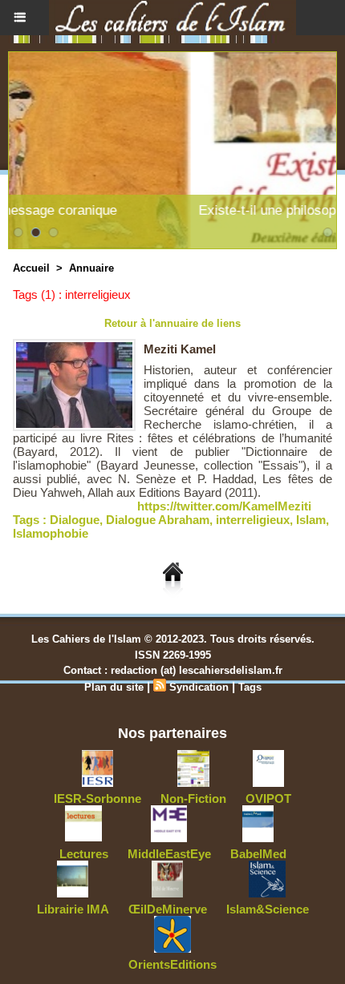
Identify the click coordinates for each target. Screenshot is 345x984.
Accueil (31, 268)
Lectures (83, 854)
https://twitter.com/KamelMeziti (224, 506)
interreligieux (253, 519)
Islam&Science (267, 909)
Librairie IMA (73, 909)
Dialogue (74, 519)
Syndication (199, 687)
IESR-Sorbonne (97, 798)
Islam (311, 519)
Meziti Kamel (180, 349)
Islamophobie (50, 533)
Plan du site (114, 687)
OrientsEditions (172, 964)
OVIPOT (268, 798)
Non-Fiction (193, 798)
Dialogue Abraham (157, 519)
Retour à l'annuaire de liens (172, 323)
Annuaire (91, 268)
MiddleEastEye (169, 854)
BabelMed (258, 854)
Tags (250, 687)
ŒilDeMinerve (167, 909)
